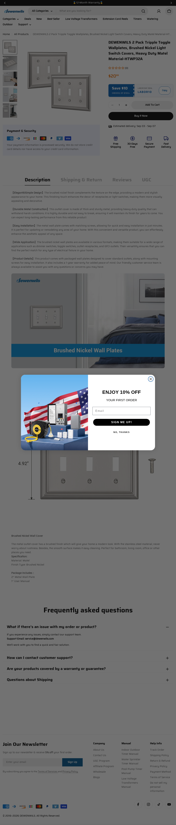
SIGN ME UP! (121, 422)
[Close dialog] (150, 379)
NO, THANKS (121, 432)
